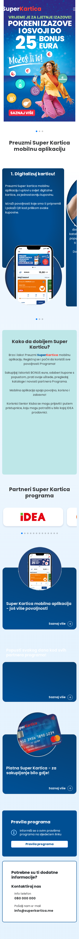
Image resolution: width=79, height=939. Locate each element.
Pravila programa (40, 866)
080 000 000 (31, 920)
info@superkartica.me (39, 933)
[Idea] (33, 517)
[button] (36, 131)
